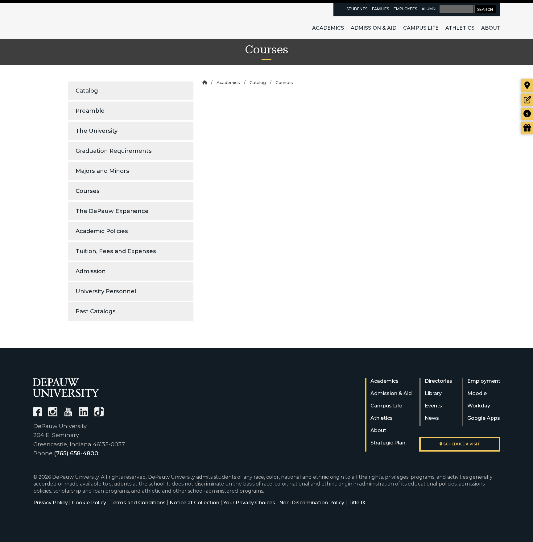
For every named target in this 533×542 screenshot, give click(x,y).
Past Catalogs (96, 311)
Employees (405, 8)
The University (97, 130)
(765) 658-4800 (76, 453)
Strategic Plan (387, 443)
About (490, 28)
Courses (88, 190)
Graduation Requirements (114, 150)
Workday (478, 406)
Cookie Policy (89, 503)
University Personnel (106, 291)
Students (356, 8)
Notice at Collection (194, 503)
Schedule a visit (461, 444)
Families (380, 8)
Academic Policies (102, 231)
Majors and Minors (102, 170)
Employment (483, 381)
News (432, 418)
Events (433, 406)
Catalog (87, 90)
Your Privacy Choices (249, 503)
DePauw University (67, 21)
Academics (328, 28)
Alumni (429, 8)
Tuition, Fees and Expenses (116, 251)
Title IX (357, 503)
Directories (438, 381)
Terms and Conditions (138, 503)
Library (433, 393)
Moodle (477, 393)
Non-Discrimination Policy (311, 503)
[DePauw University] (66, 387)
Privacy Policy (50, 503)
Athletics (459, 28)
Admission (91, 271)
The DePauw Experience (112, 211)
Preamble (90, 110)
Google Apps (483, 418)
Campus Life (421, 28)
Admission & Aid (373, 28)
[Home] (204, 82)
